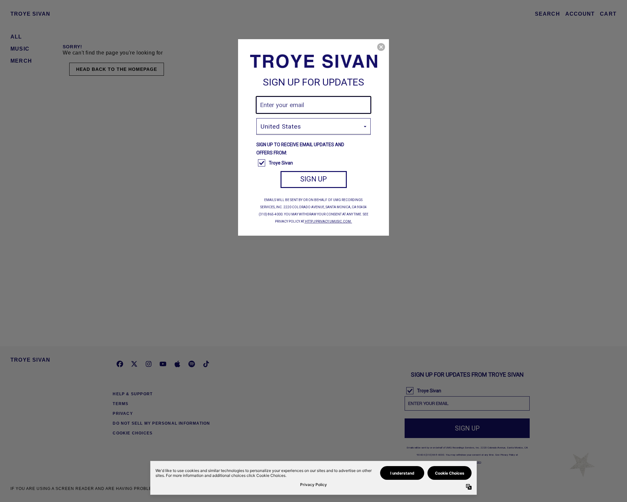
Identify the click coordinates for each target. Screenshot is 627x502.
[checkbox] (314, 163)
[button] (381, 47)
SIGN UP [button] (313, 179)
